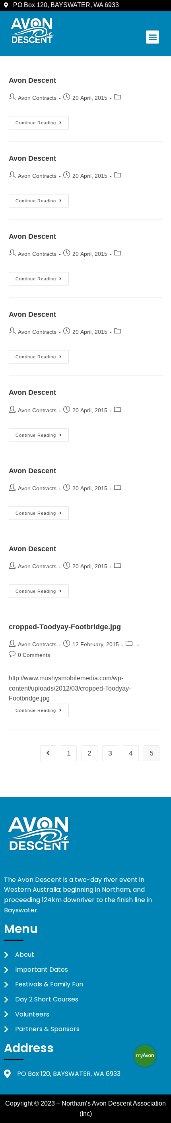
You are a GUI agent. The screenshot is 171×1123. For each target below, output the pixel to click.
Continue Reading (42, 120)
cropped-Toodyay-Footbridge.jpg (65, 627)
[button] (152, 37)
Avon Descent (32, 80)
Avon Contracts (37, 98)
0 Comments (34, 655)
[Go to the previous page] (48, 753)
